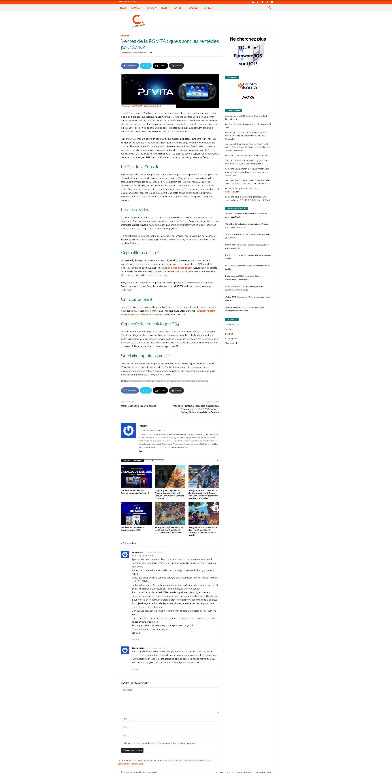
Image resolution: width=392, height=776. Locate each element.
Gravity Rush (133, 381)
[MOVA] (248, 97)
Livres (177, 8)
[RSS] (258, 2)
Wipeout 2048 (202, 381)
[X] (267, 2)
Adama (228, 234)
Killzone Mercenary (149, 381)
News (123, 8)
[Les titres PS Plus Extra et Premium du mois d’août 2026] (136, 476)
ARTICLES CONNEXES (132, 461)
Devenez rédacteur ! (244, 772)
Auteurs (230, 772)
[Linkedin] (253, 2)
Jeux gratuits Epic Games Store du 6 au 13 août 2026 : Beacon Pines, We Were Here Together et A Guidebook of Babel (247, 147)
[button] (269, 7)
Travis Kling (229, 224)
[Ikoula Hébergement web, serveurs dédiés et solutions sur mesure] (248, 86)
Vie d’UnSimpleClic (263, 772)
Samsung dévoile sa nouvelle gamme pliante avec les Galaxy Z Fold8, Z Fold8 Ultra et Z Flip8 (247, 198)
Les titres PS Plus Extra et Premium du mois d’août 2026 (248, 126)
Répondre (135, 639)
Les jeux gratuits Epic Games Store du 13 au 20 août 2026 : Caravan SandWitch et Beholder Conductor (246, 135)
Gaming (135, 8)
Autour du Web (232, 325)
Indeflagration (231, 338)
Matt (227, 214)
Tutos (150, 8)
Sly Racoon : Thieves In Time (142, 314)
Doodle (192, 8)
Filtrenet (229, 334)
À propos (219, 772)
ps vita (162, 381)
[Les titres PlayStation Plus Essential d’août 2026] (136, 513)
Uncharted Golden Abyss (184, 381)
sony (170, 381)
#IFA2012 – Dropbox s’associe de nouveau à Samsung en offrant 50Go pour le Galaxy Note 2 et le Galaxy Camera (196, 409)
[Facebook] (249, 2)
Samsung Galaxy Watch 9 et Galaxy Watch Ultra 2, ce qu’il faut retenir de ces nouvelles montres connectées (247, 172)
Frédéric (127, 53)
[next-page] (217, 460)
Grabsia (228, 297)
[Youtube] (272, 2)
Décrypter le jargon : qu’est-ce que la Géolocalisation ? (241, 190)
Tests (164, 8)
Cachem (229, 329)
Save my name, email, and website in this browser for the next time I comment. (160, 743)
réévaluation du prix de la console (180, 124)
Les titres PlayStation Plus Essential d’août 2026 (246, 155)
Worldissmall (231, 343)
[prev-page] (213, 460)
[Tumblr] (263, 2)
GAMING (125, 35)
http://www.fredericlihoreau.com (151, 430)
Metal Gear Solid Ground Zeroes (138, 406)
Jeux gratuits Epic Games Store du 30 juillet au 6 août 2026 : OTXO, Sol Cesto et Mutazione (169, 530)
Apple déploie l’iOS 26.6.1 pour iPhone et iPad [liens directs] (246, 117)
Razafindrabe (230, 287)
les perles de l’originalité (180, 268)
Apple (207, 8)
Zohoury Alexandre (232, 307)
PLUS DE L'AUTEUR (154, 461)
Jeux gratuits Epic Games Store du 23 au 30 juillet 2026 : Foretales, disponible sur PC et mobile (247, 182)
